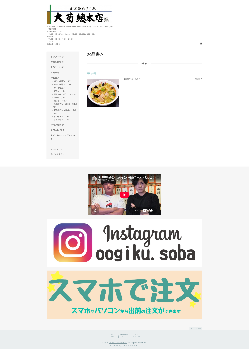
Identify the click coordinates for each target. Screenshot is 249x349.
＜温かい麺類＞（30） (62, 81)
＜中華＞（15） (59, 97)
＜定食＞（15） (59, 91)
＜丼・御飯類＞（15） (62, 88)
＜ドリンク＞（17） (61, 120)
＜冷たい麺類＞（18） (62, 84)
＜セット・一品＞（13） (63, 101)
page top (197, 329)
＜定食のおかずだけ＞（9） (64, 94)
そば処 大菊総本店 (118, 342)
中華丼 (92, 73)
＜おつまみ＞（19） (61, 116)
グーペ (125, 345)
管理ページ (134, 345)
